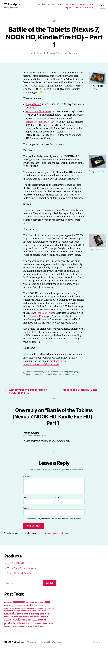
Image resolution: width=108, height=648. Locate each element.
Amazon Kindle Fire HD (38, 111)
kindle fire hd (40, 374)
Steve (39, 53)
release (21, 623)
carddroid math (35, 605)
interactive (36, 611)
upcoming (7, 626)
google (76, 372)
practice (42, 620)
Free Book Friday (45, 313)
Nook (55, 374)
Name (26, 498)
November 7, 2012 (54, 53)
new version (34, 617)
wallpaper (40, 626)
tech (72, 374)
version (32, 626)
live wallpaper (37, 613)
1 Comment (72, 53)
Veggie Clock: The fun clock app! (21, 568)
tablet (45, 624)
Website (26, 508)
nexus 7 (49, 374)
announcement (39, 602)
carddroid (19, 606)
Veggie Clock (43, 4)
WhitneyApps (12, 4)
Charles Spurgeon (9, 608)
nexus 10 (7, 620)
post (54, 21)
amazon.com (38, 372)
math (48, 613)
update (14, 626)
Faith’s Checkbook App (85, 4)
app (47, 602)
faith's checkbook (44, 608)
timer (51, 623)
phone (34, 620)
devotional (31, 608)
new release (24, 617)
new (16, 617)
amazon (29, 372)
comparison (68, 372)
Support (68, 7)
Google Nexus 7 (33, 104)
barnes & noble (57, 372)
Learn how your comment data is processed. (56, 533)
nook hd (61, 374)
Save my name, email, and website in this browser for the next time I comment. (53, 519)
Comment (27, 477)
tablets (67, 374)
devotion (23, 608)
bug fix (12, 606)
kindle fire (30, 374)
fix (53, 608)
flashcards (9, 610)
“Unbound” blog (37, 316)
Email (57, 498)
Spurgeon (31, 624)
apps (7, 605)
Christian (17, 608)
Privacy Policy (89, 7)
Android (47, 372)
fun (29, 610)
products (9, 623)
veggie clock (24, 626)
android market (30, 602)
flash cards (21, 610)
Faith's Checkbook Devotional (20, 573)
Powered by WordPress (51, 642)
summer (38, 624)
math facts (8, 617)
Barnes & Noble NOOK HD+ (40, 122)
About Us (78, 7)
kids (44, 610)
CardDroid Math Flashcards (62, 4)
